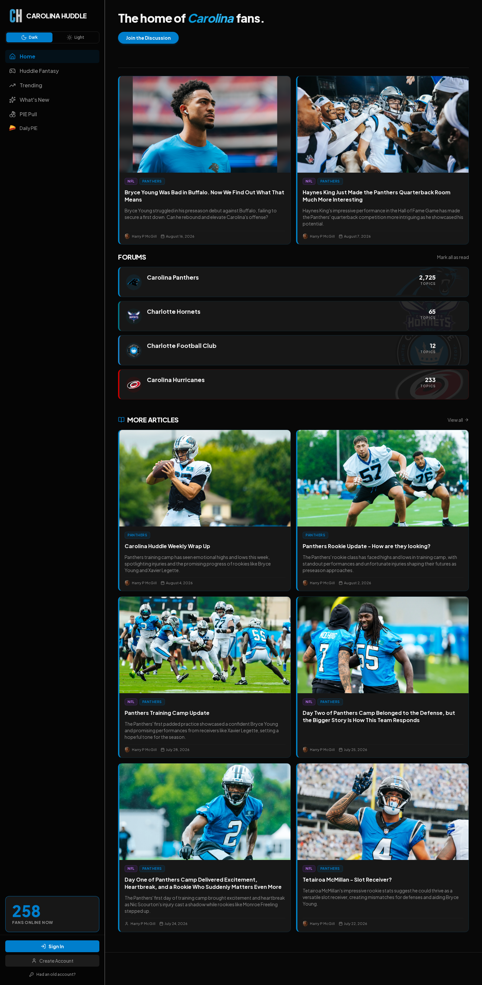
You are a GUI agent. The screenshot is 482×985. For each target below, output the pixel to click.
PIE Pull (28, 114)
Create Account (56, 961)
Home (27, 56)
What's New (34, 99)
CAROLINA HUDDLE (56, 15)
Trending (31, 85)
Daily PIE (28, 128)
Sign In (56, 946)
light (79, 37)
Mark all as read (453, 257)
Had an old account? (56, 974)
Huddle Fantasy (39, 70)
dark (33, 37)
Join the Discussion (148, 38)
